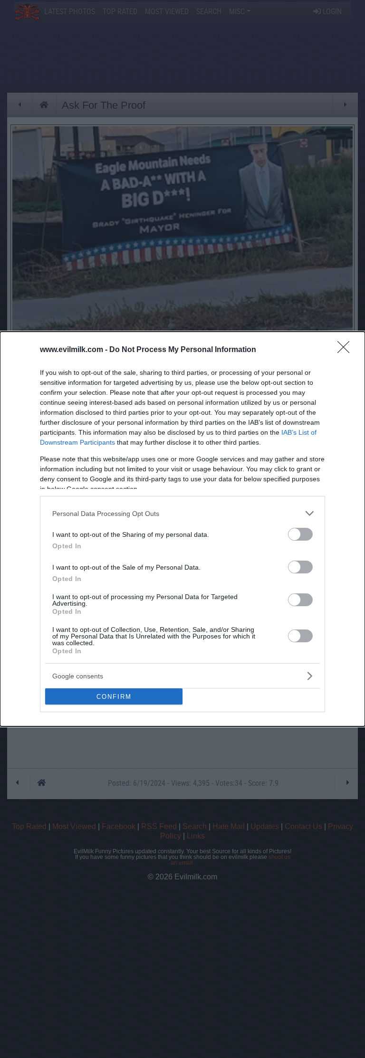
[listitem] (182, 513)
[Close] (346, 350)
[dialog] (182, 529)
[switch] (300, 534)
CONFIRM (114, 696)
